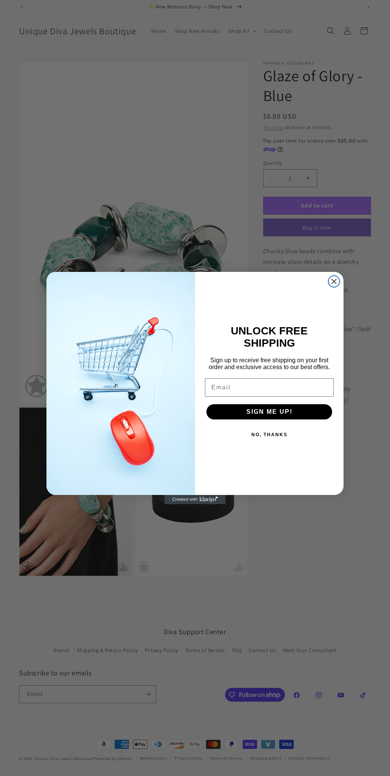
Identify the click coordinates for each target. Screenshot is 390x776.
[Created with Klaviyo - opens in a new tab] (195, 499)
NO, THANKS (269, 434)
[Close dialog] (334, 281)
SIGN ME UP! (269, 411)
